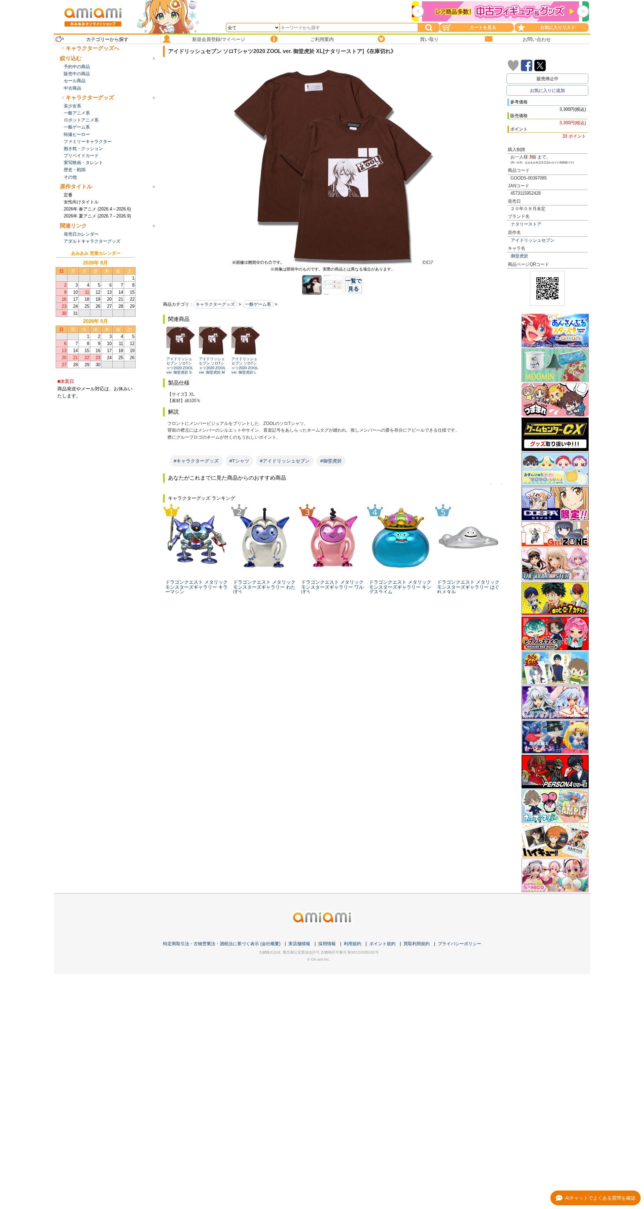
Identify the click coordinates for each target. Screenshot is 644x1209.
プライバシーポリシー (459, 943)
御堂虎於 (519, 255)
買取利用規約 (417, 943)
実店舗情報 (299, 943)
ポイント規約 (382, 943)
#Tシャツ (239, 461)
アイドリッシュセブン (532, 240)
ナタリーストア (526, 224)
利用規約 (352, 943)
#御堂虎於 (331, 461)
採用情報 (327, 943)
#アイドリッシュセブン (285, 461)
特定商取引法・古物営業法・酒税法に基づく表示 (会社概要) (221, 943)
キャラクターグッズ (215, 304)
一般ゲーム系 (258, 304)
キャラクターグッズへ (92, 48)
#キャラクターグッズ (196, 461)
